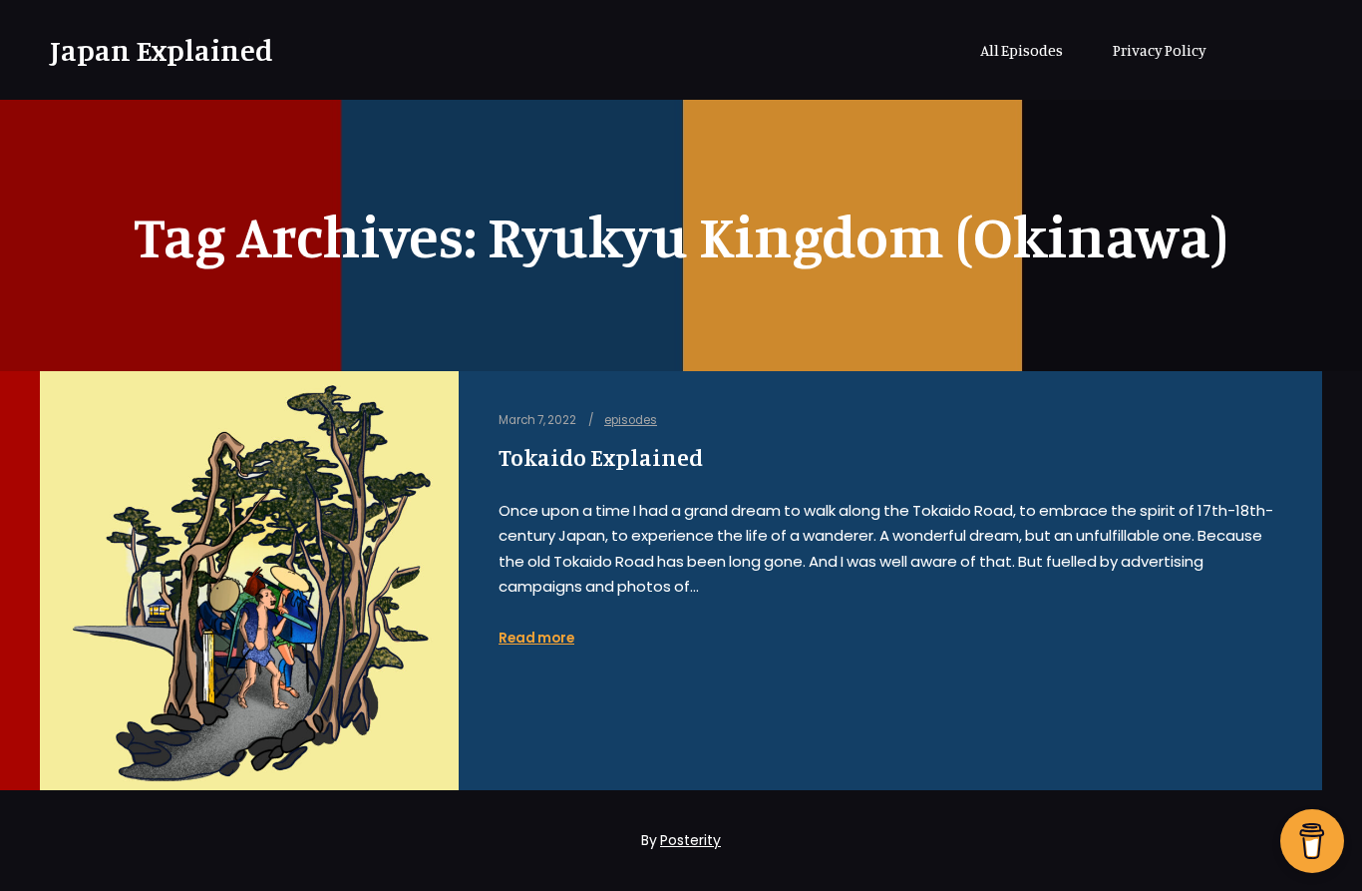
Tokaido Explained (601, 457)
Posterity (690, 840)
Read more (536, 638)
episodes (630, 420)
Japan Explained (149, 50)
